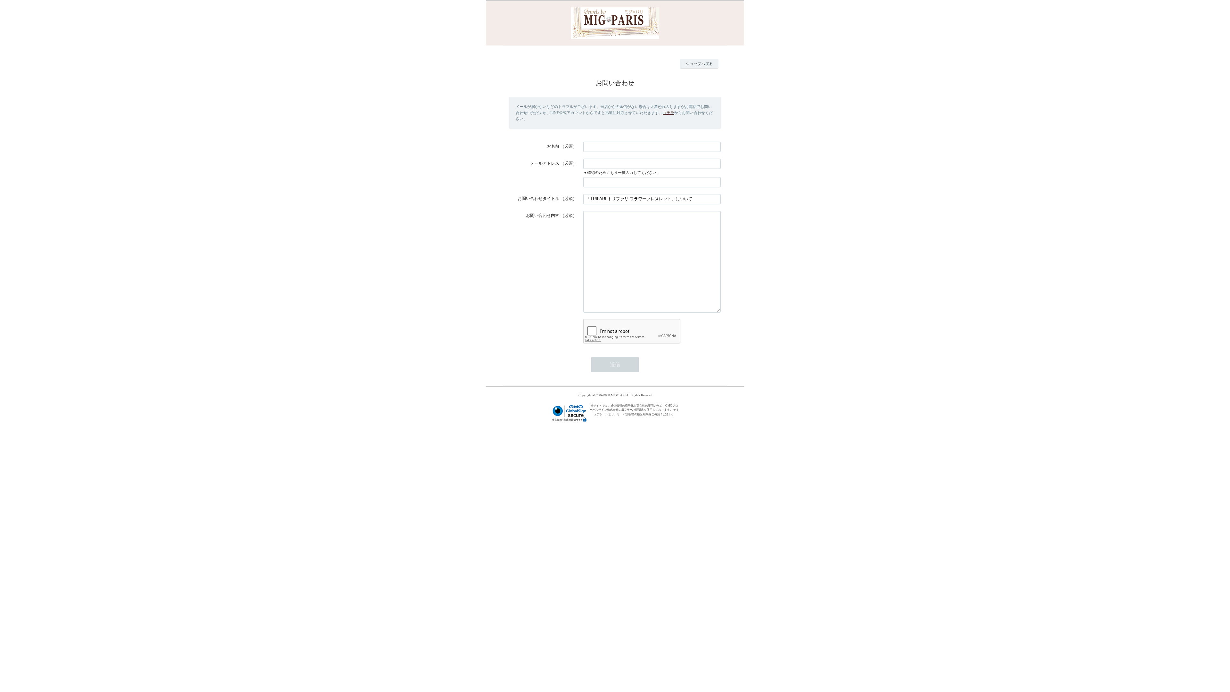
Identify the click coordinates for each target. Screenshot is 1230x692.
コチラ (668, 113)
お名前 (553, 146)
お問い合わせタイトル (538, 198)
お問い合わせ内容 (542, 215)
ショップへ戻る (699, 64)
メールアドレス (544, 163)
